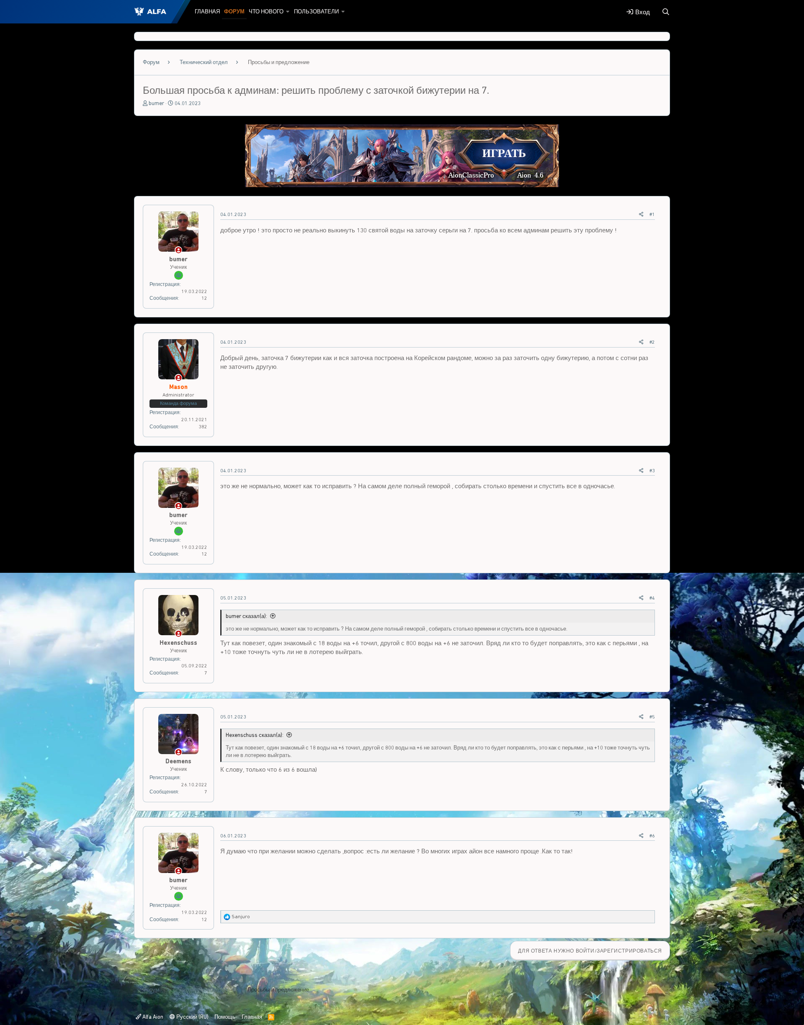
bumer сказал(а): (246, 616)
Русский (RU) (192, 1017)
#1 (652, 214)
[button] (288, 11)
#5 (652, 717)
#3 (652, 471)
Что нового (266, 11)
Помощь (224, 1017)
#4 (652, 598)
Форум (234, 11)
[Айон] (402, 185)
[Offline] (179, 250)
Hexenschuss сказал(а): (254, 735)
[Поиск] (665, 12)
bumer (156, 103)
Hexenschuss (178, 642)
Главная (207, 11)
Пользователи (316, 11)
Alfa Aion (152, 1017)
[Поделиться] (641, 214)
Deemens (178, 761)
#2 (652, 342)
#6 (652, 836)
